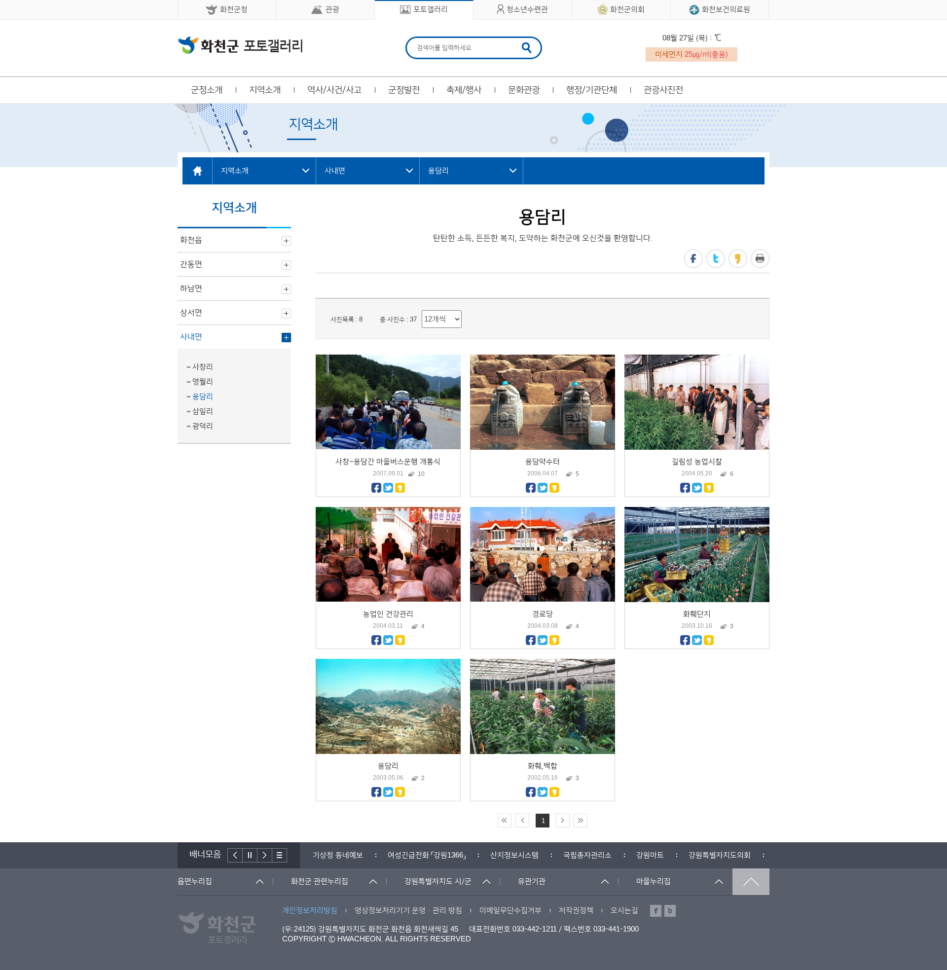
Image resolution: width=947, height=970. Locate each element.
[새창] (376, 490)
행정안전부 (717, 855)
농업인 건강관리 (388, 614)
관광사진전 (663, 90)
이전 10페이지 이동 (522, 820)
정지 (250, 855)
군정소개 (206, 90)
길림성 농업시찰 (697, 462)
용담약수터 (542, 462)
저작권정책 (576, 910)
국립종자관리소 (512, 855)
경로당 (542, 614)
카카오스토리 (737, 258)
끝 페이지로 (580, 820)
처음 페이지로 (504, 820)
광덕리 (202, 426)
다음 (264, 855)
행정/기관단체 (591, 90)
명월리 (202, 382)
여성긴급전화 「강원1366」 (352, 855)
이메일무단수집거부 (510, 910)
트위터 (715, 258)
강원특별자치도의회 (645, 855)
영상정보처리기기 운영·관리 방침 (408, 910)
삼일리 (202, 411)
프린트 (760, 258)
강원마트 (575, 855)
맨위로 (750, 881)
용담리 (202, 397)
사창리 (202, 367)
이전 (235, 855)
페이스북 (693, 258)
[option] (351, 855)
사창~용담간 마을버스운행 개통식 (387, 462)
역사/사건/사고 (334, 90)
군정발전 (404, 90)
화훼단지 (697, 614)
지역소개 (265, 90)
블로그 (670, 911)
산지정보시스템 (439, 855)
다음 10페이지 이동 (563, 820)
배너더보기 (279, 855)
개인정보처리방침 (309, 910)
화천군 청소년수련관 (240, 45)
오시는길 (624, 910)
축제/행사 (463, 90)
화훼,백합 (542, 766)
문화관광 (524, 90)
